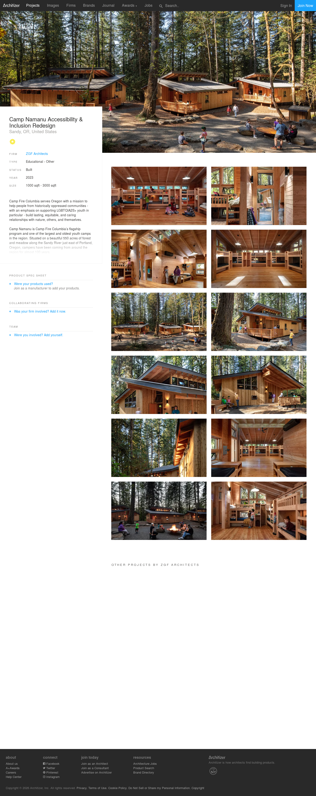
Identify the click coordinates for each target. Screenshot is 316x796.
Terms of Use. (97, 788)
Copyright (198, 788)
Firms (71, 5)
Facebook (52, 763)
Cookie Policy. (117, 788)
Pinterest (51, 772)
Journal (108, 5)
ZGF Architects (37, 153)
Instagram (52, 776)
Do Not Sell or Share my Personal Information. (159, 788)
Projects (33, 5)
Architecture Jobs (145, 763)
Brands (89, 5)
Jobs (148, 5)
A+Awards (13, 768)
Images (53, 5)
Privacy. (82, 788)
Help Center (14, 776)
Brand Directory (143, 772)
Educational (34, 161)
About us (12, 763)
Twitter (50, 768)
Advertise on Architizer (96, 772)
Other (50, 161)
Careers (11, 772)
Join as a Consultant (95, 768)
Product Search (143, 768)
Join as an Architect (94, 763)
